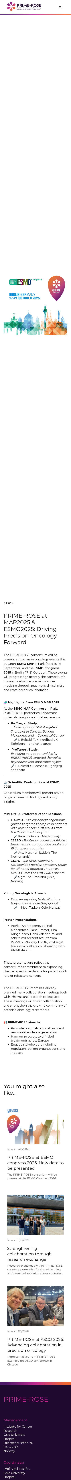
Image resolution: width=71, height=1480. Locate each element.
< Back (8, 603)
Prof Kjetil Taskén (16, 1469)
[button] (60, 7)
